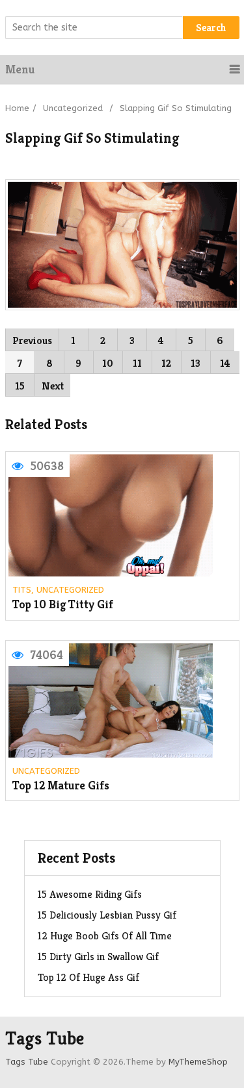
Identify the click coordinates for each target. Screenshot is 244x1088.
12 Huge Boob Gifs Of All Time (105, 936)
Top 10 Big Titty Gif (62, 605)
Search (211, 27)
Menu (19, 69)
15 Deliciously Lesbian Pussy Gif (107, 915)
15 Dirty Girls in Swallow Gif (98, 956)
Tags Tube (44, 1039)
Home (17, 108)
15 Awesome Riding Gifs (90, 894)
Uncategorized (73, 108)
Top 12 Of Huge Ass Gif (88, 977)
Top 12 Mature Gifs (60, 786)
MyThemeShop (198, 1062)
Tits (21, 590)
